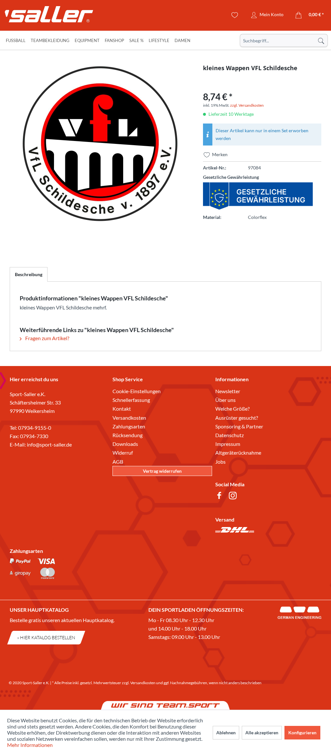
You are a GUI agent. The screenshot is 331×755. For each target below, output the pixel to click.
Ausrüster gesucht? (236, 418)
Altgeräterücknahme (238, 452)
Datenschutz (229, 435)
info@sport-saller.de (49, 444)
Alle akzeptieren (261, 732)
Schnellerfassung (131, 400)
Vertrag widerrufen (162, 471)
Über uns (225, 400)
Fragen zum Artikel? (46, 338)
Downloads (125, 444)
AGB (117, 461)
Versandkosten (129, 418)
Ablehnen (226, 732)
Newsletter (227, 391)
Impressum (227, 444)
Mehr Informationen (30, 745)
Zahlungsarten (128, 426)
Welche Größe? (232, 408)
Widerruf (122, 452)
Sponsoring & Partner (239, 426)
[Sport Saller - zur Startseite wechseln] (43, 16)
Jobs (220, 461)
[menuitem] (284, 40)
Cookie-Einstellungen (136, 391)
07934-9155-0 (34, 428)
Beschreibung (28, 274)
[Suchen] (321, 40)
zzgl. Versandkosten (247, 105)
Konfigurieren (302, 732)
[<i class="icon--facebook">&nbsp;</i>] (220, 496)
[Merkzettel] (235, 15)
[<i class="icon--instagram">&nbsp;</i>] (234, 496)
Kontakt (121, 408)
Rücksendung (127, 435)
